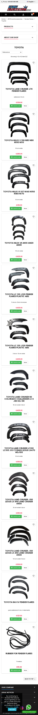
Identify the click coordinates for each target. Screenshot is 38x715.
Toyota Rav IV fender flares (19, 602)
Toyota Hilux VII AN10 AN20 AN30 (19, 243)
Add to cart (15, 106)
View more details (12, 707)
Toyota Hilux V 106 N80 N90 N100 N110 (19, 141)
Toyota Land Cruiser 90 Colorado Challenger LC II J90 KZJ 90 (19, 398)
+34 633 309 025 (12, 2)
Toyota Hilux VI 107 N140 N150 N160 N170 (19, 192)
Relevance (12, 52)
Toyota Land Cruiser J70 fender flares (19, 90)
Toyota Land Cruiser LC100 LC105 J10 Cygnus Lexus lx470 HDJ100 (19, 450)
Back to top (30, 679)
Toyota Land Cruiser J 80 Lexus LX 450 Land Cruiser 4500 (19, 501)
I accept (12, 709)
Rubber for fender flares (19, 653)
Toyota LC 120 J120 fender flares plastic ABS (19, 295)
